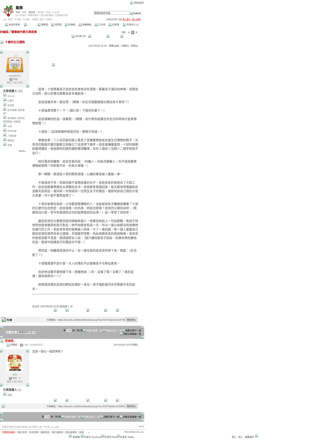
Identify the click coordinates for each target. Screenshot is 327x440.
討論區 (30, 24)
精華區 (44, 24)
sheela (56, 12)
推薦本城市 (33, 15)
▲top (141, 426)
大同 (9, 126)
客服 (81, 432)
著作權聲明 (57, 432)
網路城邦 (139, 2)
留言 (9, 82)
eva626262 (15, 76)
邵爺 (24, 12)
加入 (240, 437)
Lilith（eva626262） (33, 345)
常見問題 (33, 432)
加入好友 (18, 82)
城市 (10, 19)
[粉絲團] (70, 435)
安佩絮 (10, 105)
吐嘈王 (10, 100)
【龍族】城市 (37, 19)
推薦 (134, 46)
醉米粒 (41, 12)
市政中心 (132, 24)
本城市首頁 (14, 24)
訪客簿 (115, 24)
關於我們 (22, 432)
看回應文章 (80, 36)
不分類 (18, 19)
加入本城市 (21, 15)
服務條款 (45, 432)
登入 (234, 437)
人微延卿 (11, 136)
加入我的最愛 (47, 15)
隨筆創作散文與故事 (24, 31)
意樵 (9, 145)
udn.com (140, 432)
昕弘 (49, 12)
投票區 (58, 24)
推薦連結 (86, 24)
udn (4, 19)
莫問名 (10, 140)
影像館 (71, 24)
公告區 (101, 24)
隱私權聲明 (71, 432)
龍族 (19, 8)
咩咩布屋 (11, 131)
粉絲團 (76, 437)
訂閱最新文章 (61, 15)
